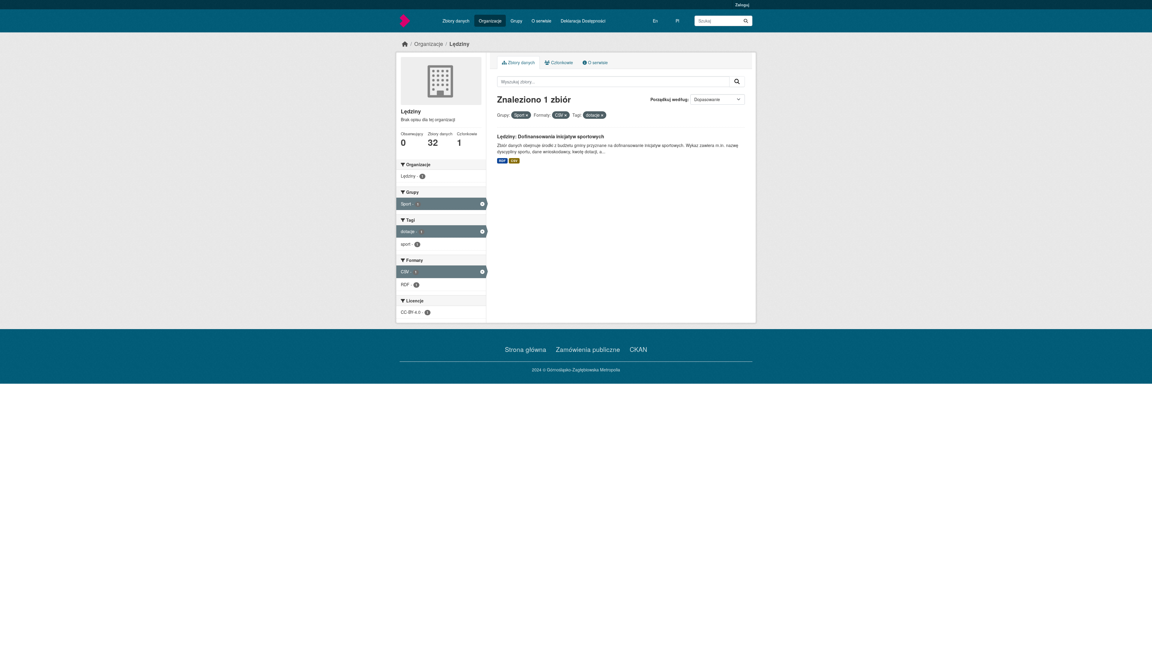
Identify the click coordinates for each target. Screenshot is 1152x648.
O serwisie (541, 21)
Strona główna (525, 349)
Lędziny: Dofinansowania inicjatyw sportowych (550, 136)
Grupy (516, 21)
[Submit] (746, 21)
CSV (514, 160)
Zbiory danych (456, 21)
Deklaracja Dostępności (583, 21)
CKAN (638, 349)
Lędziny (459, 43)
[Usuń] (527, 115)
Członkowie (561, 62)
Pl (677, 21)
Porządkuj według (669, 99)
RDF (502, 160)
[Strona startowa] (405, 43)
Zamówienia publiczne (588, 349)
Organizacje (490, 21)
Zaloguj (742, 5)
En (655, 21)
